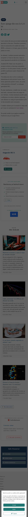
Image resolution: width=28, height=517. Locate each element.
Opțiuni (15, 513)
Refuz (14, 509)
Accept (14, 505)
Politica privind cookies (8, 501)
